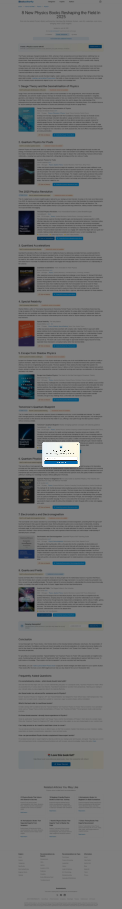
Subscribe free (60, 462)
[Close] (77, 444)
